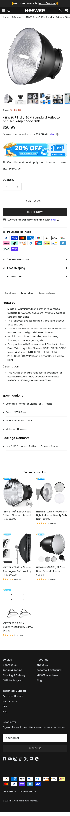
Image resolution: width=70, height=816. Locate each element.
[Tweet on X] (11, 110)
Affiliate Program (13, 680)
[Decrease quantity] (5, 186)
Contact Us (10, 665)
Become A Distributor (49, 670)
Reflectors (16, 17)
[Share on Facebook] (15, 110)
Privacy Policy (9, 791)
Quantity (8, 180)
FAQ (5, 711)
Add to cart (35, 201)
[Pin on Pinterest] (19, 110)
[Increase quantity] (18, 186)
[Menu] (3, 10)
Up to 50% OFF (47, 3)
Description (27, 293)
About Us (42, 665)
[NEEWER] (35, 10)
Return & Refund (12, 670)
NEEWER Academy (47, 675)
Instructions (10, 701)
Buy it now (35, 212)
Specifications (46, 293)
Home (5, 17)
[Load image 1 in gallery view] (35, 56)
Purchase (10, 293)
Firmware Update (13, 696)
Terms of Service (28, 791)
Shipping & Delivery (14, 675)
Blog (39, 680)
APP (5, 706)
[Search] (10, 10)
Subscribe (35, 748)
